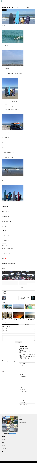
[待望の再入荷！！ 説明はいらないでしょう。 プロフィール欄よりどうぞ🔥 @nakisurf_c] (16, 430)
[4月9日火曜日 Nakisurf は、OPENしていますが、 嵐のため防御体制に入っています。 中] (16, 418)
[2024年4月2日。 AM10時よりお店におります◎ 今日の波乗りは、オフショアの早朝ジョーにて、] (12, 430)
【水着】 (21, 387)
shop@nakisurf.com (21, 350)
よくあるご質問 (3, 445)
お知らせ (4, 292)
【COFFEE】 (21, 365)
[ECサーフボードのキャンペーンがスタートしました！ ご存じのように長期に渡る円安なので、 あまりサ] (4, 422)
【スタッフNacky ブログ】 (23, 376)
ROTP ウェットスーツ (4, 456)
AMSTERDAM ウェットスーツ (5, 457)
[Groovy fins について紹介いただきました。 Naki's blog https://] (12, 418)
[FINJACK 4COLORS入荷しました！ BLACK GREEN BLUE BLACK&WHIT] (16, 426)
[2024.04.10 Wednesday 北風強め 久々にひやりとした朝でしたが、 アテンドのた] (8, 418)
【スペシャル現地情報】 (22, 402)
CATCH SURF (3, 454)
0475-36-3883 (22, 349)
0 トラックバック (27, 324)
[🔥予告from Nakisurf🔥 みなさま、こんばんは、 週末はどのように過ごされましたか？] (8, 422)
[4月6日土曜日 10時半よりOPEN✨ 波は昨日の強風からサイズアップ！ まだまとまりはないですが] (4, 426)
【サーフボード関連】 (22, 363)
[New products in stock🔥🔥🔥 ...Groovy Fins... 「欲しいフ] (8, 426)
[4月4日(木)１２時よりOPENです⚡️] (4, 430)
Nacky (5, 291)
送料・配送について (4, 442)
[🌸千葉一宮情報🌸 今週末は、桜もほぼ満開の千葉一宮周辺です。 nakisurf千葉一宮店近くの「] (12, 422)
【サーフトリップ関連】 (22, 389)
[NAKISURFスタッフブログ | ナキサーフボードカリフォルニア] (2, 1)
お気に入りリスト (4, 439)
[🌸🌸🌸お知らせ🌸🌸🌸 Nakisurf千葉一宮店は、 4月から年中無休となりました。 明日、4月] (12, 426)
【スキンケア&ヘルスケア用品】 (23, 391)
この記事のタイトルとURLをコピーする (18, 287)
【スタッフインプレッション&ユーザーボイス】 (25, 406)
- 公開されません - (5, 330)
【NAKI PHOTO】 (22, 400)
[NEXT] (17, 360)
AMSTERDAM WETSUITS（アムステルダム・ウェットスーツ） (27, 372)
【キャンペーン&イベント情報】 (23, 404)
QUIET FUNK (21, 374)
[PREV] (2, 360)
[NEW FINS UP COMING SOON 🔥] (8, 430)
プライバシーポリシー (4, 448)
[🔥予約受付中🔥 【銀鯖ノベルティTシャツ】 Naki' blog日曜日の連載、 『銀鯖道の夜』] (4, 418)
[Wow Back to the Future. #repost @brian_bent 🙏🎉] (16, 422)
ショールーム (20, 419)
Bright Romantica (22, 378)
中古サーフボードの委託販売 (22, 422)
